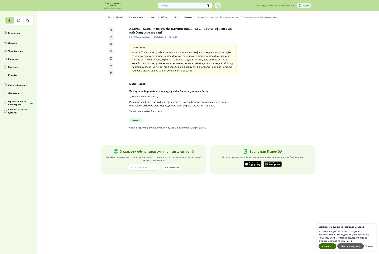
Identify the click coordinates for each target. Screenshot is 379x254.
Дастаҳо (12, 43)
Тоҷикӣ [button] (305, 5)
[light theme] (18, 20)
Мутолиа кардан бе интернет (20, 103)
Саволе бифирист (17, 85)
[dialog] (346, 237)
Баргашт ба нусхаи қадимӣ (18, 111)
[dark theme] (27, 20)
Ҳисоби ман (14, 33)
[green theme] (9, 20)
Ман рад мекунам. (350, 246)
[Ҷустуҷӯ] (217, 5)
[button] (111, 30)
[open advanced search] (208, 5)
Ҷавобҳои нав (15, 51)
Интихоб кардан (171, 167)
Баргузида (13, 59)
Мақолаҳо (13, 67)
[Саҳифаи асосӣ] (109, 17)
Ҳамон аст (327, 246)
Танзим (369, 246)
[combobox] (183, 5)
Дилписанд (14, 93)
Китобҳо (12, 75)
